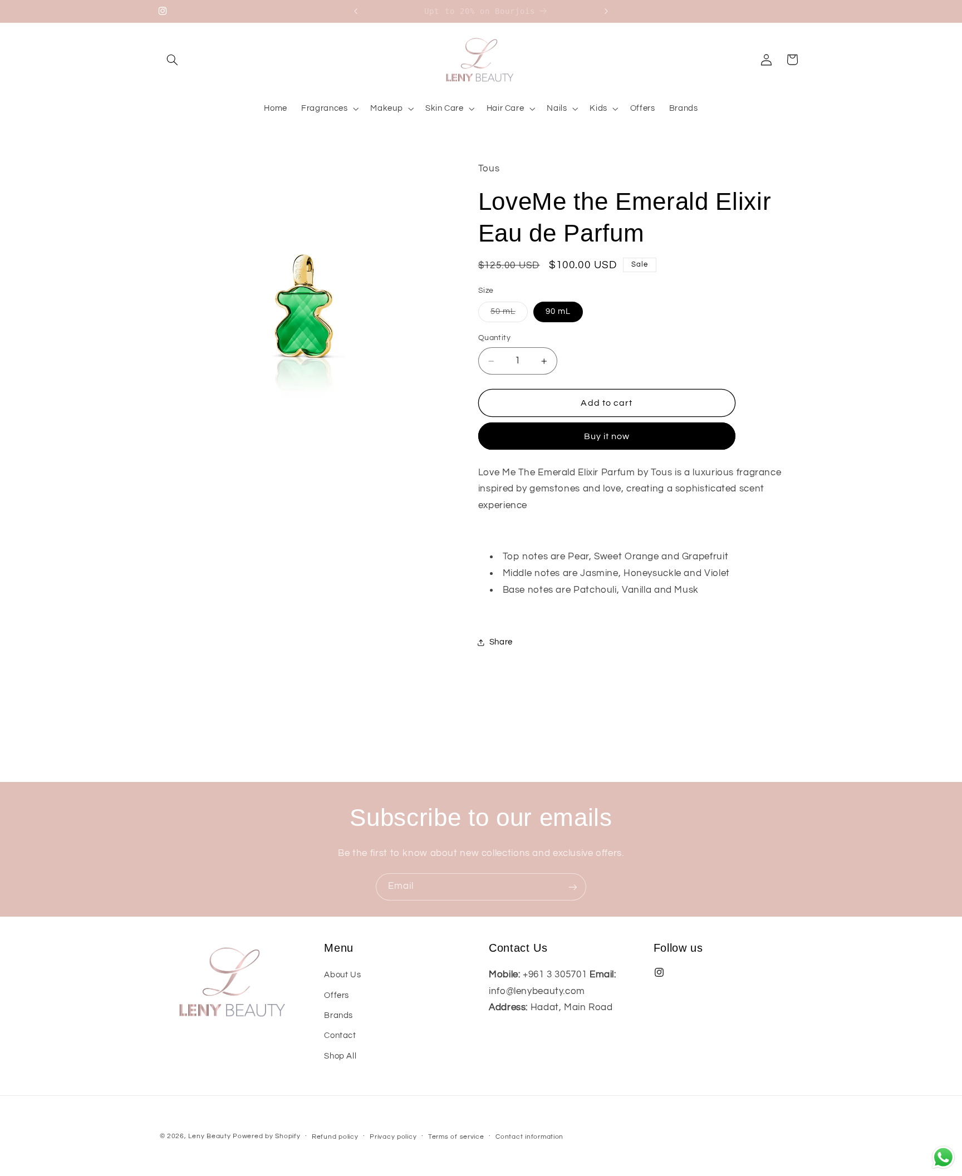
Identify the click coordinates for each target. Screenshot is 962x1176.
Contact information (529, 1137)
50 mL (509, 315)
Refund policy (335, 1137)
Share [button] (501, 642)
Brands (338, 1015)
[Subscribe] (573, 887)
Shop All (340, 1056)
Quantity (494, 338)
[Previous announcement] (355, 11)
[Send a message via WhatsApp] (943, 1157)
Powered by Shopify (266, 1136)
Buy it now (607, 436)
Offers (336, 995)
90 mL (558, 312)
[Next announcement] (606, 11)
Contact (340, 1035)
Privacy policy (393, 1137)
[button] (172, 59)
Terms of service (456, 1137)
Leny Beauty (209, 1136)
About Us (342, 975)
